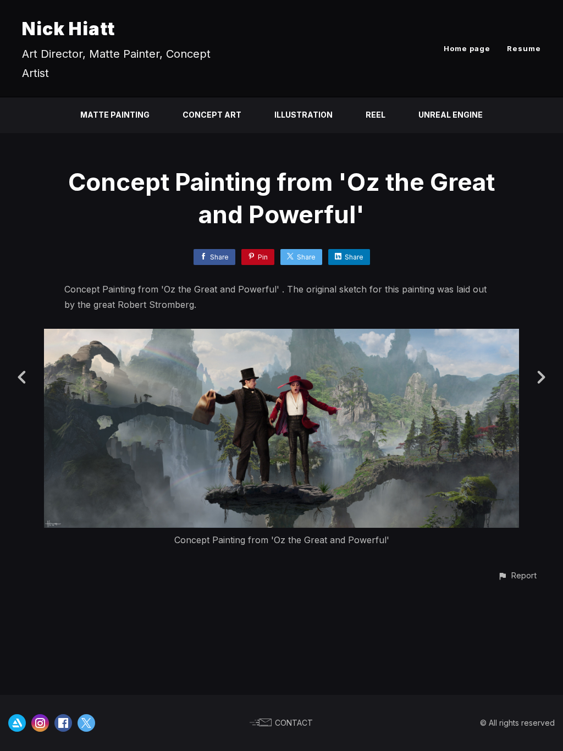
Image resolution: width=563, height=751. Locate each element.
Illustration (303, 114)
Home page (467, 48)
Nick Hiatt (68, 29)
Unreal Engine (450, 114)
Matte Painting (115, 114)
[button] (517, 575)
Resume (524, 48)
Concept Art (212, 114)
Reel (375, 114)
